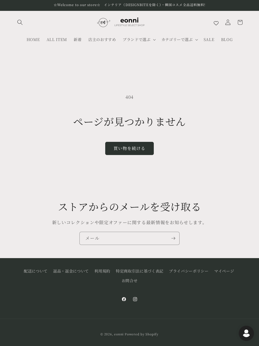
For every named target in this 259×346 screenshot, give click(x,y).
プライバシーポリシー (189, 271)
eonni (119, 334)
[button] (20, 22)
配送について (36, 271)
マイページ (224, 271)
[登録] (173, 238)
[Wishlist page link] (216, 22)
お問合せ (130, 280)
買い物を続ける (130, 148)
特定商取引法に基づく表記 (139, 271)
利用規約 (102, 271)
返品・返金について (71, 271)
